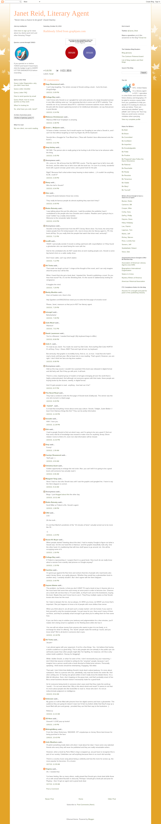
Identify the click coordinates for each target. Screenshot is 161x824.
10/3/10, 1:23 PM (52, 535)
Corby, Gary (126, 212)
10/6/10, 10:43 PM (53, 737)
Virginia (49, 769)
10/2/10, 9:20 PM (52, 401)
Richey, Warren (127, 237)
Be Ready (125, 172)
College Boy (51, 97)
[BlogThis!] (63, 70)
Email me (142, 38)
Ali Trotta (49, 265)
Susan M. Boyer (52, 540)
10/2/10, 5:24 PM (52, 112)
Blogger (91, 819)
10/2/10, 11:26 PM (53, 414)
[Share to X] (66, 70)
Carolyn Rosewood (53, 455)
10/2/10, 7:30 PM (52, 318)
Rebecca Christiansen (54, 117)
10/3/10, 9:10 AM (52, 487)
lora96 (48, 241)
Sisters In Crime (128, 274)
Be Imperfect (126, 144)
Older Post (112, 799)
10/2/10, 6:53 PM (52, 221)
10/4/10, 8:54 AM (52, 694)
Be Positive (126, 155)
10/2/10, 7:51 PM (52, 329)
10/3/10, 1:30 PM (52, 552)
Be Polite (125, 152)
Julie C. (49, 344)
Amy (47, 444)
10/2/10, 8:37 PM (52, 388)
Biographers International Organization (131, 269)
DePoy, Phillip (127, 215)
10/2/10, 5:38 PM (52, 123)
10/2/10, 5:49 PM (52, 178)
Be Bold (125, 130)
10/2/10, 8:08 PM (52, 361)
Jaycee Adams (51, 585)
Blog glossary (127, 53)
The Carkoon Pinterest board (132, 56)
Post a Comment (52, 789)
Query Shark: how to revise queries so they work (24, 101)
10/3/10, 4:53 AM (52, 461)
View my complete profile (131, 119)
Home (81, 799)
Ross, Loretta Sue (128, 241)
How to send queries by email (25, 96)
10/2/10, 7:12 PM (52, 261)
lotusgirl (49, 312)
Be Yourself (126, 190)
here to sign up (24, 31)
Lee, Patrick (126, 226)
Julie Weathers (52, 742)
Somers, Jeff (126, 244)
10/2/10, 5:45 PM (52, 156)
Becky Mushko (52, 292)
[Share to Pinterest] (70, 70)
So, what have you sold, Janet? (25, 109)
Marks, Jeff (126, 234)
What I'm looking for (21, 105)
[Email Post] (57, 70)
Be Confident (126, 141)
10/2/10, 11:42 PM (53, 440)
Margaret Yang (51, 479)
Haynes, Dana (127, 219)
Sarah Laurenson (53, 333)
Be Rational (126, 164)
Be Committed (127, 137)
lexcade (49, 419)
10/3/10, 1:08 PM (52, 508)
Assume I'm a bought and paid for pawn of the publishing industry (134, 292)
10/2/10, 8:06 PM (52, 339)
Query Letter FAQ (20, 92)
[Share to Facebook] (68, 70)
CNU (47, 513)
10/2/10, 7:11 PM (52, 236)
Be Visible (125, 183)
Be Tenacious (127, 179)
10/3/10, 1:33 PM (52, 565)
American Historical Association (133, 281)
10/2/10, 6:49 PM (52, 204)
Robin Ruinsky (52, 208)
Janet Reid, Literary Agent (51, 13)
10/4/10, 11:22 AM (53, 714)
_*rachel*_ (50, 406)
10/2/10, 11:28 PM (53, 425)
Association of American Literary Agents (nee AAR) (134, 264)
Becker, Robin (127, 201)
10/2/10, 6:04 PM (52, 188)
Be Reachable (127, 168)
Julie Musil (50, 323)
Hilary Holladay (127, 223)
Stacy (48, 182)
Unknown (49, 699)
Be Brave (125, 134)
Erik (47, 429)
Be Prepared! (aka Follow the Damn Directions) (133, 160)
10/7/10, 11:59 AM (53, 784)
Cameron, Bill (127, 204)
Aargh (51, 74)
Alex (47, 193)
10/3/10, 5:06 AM (52, 474)
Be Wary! (125, 186)
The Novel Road (52, 393)
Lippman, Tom (127, 230)
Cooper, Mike (127, 208)
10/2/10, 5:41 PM (52, 143)
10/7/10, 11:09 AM (53, 764)
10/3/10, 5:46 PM (52, 581)
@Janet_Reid (133, 31)
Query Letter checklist (22, 89)
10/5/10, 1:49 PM (52, 724)
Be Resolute (126, 175)
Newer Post (49, 799)
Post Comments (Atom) (85, 805)
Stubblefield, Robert (129, 248)
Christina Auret (52, 466)
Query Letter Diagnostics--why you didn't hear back (25, 84)
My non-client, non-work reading (26, 128)
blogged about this (62, 494)
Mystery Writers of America (132, 278)
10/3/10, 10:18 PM (53, 635)
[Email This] (61, 70)
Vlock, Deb (126, 252)
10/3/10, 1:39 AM (52, 450)
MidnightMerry (51, 729)
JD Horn (49, 718)
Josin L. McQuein (53, 128)
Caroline (49, 570)
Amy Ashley (50, 147)
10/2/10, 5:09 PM (52, 92)
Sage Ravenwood (53, 84)
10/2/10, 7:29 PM (52, 288)
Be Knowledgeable (129, 148)
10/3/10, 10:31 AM (53, 497)
